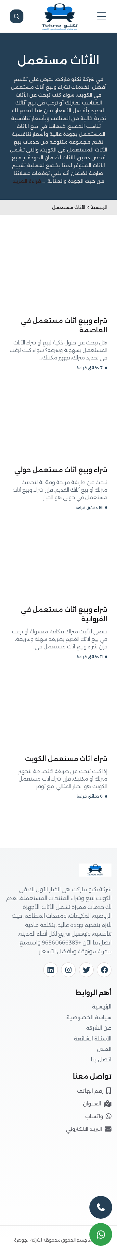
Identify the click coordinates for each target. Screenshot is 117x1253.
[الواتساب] (100, 1234)
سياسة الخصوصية (88, 1017)
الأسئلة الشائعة (92, 1039)
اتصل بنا (101, 1059)
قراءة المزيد (27, 181)
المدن (104, 1049)
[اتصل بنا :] (100, 1207)
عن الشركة (98, 1028)
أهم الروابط (93, 993)
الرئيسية (101, 1007)
